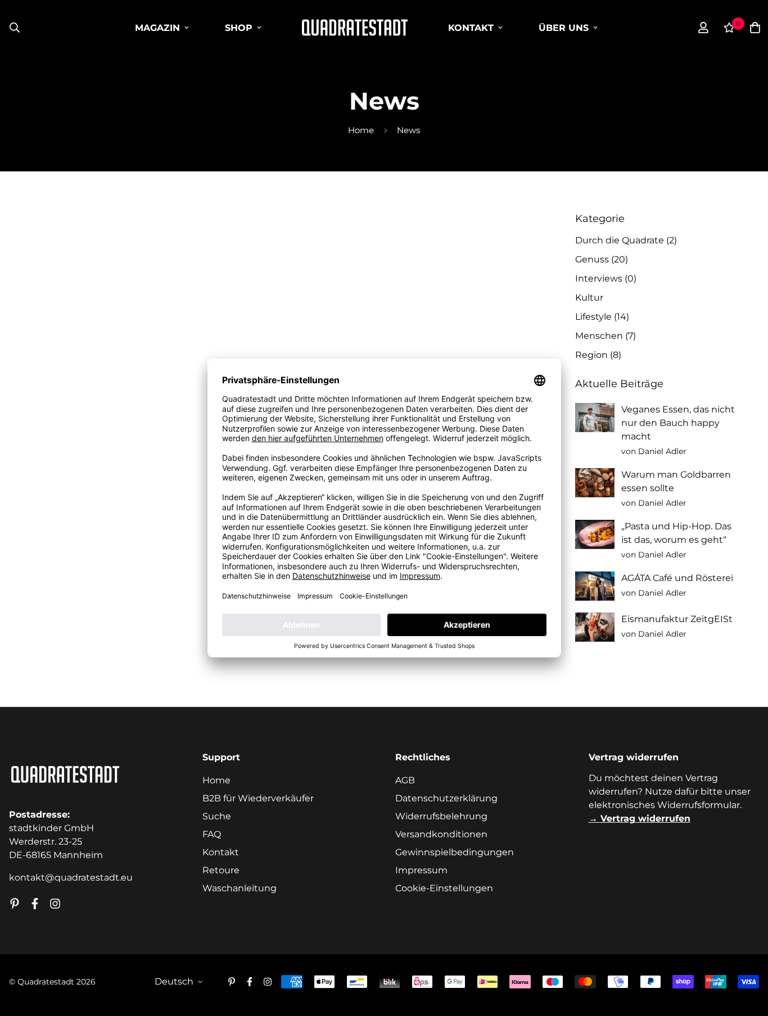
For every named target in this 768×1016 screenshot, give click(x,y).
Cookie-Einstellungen (444, 888)
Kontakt (471, 27)
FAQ (211, 834)
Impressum (421, 870)
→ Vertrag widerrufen (639, 818)
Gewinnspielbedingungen (454, 852)
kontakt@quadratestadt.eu (71, 877)
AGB (405, 780)
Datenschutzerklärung (446, 798)
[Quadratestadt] (355, 27)
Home (361, 130)
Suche (216, 816)
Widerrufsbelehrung (441, 816)
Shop (238, 27)
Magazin (157, 27)
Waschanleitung (239, 888)
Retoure (221, 870)
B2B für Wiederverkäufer (258, 798)
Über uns (564, 27)
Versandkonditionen (441, 834)
